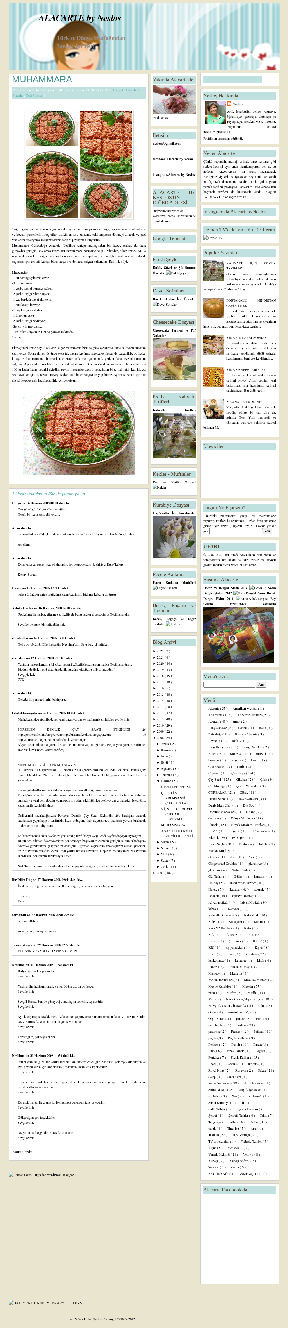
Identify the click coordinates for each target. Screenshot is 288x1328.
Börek (212, 753)
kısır (238, 941)
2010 (161, 725)
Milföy (232, 992)
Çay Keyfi (238, 773)
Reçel (212, 1063)
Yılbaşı (213, 1160)
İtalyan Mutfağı (250, 902)
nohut (262, 1005)
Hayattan (235, 889)
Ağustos (167, 768)
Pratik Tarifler (240, 1057)
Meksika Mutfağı (256, 979)
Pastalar (242, 1025)
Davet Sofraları (248, 798)
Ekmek (213, 824)
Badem (243, 727)
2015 (161, 694)
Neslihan (19, 964)
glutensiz (214, 870)
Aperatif (118, 90)
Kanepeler (236, 921)
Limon (213, 966)
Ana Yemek (216, 714)
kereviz (232, 934)
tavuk (212, 1128)
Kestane (254, 934)
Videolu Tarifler (252, 1141)
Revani (232, 1063)
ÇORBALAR (218, 792)
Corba (241, 766)
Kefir (248, 928)
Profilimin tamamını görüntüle (223, 138)
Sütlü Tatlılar (217, 1109)
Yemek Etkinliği (219, 1154)
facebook (159, 158)
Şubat (165, 860)
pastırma (214, 1031)
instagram (160, 174)
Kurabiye (251, 954)
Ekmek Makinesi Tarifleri (248, 824)
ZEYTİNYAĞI (219, 1173)
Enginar (235, 831)
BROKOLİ (237, 753)
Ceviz (255, 760)
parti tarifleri (217, 1025)
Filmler (264, 844)
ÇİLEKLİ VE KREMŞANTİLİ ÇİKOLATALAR (175, 798)
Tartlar (232, 1122)
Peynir (236, 1044)
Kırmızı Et (215, 941)
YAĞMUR (236, 1147)
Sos (235, 1096)
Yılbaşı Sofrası (240, 1160)
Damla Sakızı (217, 798)
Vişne (212, 1147)
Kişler (259, 947)
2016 (161, 688)
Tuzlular (214, 1134)
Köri (231, 954)
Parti (259, 1018)
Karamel (260, 921)
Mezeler (18, 95)
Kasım (165, 750)
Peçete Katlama (238, 1038)
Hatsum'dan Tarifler (243, 882)
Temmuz (167, 774)
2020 (161, 663)
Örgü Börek (216, 1018)
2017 (161, 682)
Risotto (253, 1063)
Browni (261, 753)
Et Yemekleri (260, 831)
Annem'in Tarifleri (249, 714)
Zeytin (235, 1167)
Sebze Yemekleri (219, 1083)
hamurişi (260, 876)
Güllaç (238, 876)
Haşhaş (213, 882)
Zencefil (214, 1167)
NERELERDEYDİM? (176, 787)
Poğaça (260, 1050)
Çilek (264, 779)
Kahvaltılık (133, 90)
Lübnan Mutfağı (240, 966)
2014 (161, 700)
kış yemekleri (235, 947)
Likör (261, 960)
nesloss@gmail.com (167, 143)
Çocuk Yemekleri (248, 786)
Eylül (165, 762)
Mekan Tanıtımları (220, 979)
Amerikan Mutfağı (245, 708)
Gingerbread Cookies (223, 863)
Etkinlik (214, 837)
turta (254, 1128)
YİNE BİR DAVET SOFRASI (247, 337)
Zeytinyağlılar (249, 1173)
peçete (212, 1038)
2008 (161, 737)
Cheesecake (216, 766)
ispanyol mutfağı (243, 895)
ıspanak (259, 889)
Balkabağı (215, 734)
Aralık (165, 743)
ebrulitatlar (20, 638)
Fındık (243, 844)
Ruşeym (241, 1070)
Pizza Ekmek (236, 1050)
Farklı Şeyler (217, 844)
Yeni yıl (248, 1154)
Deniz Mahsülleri (220, 805)
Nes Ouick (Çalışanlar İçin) (245, 999)
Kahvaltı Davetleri (220, 915)
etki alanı (19, 658)
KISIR (258, 941)
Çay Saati (215, 779)
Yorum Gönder (22, 1151)
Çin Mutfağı (217, 786)
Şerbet (213, 1115)
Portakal (214, 1057)
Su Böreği (256, 1096)
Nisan (165, 848)
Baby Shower (218, 727)
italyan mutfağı (218, 902)
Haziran (166, 780)
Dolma (251, 811)
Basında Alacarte (246, 734)
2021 (161, 657)
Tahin (264, 1115)
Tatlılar (255, 1122)
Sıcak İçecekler (254, 1083)
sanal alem (234, 1076)
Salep (212, 1076)
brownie (214, 760)
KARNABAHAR (220, 928)
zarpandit (19, 914)
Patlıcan (259, 1031)
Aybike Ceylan (23, 608)
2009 (161, 731)
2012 (161, 712)
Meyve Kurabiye (220, 986)
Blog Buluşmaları (220, 747)
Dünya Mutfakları (243, 818)
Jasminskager (22, 945)
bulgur (235, 760)
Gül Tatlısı (215, 876)
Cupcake (214, 773)
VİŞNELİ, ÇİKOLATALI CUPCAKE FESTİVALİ (178, 814)
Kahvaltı (234, 908)
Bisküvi (237, 740)
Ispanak (214, 895)
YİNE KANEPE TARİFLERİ (246, 369)
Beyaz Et (214, 740)
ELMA (213, 831)
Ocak (165, 866)
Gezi (252, 857)
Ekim (165, 756)
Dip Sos (249, 805)
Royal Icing (216, 1070)
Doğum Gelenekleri (221, 811)
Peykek (213, 1044)
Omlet (212, 1012)
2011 (161, 719)
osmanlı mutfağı (239, 1012)
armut (237, 721)
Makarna (236, 973)
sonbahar (214, 1096)
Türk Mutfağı (35, 95)
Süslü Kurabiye (219, 1102)
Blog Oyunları (253, 747)
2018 (161, 675)
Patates (236, 1031)
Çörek (244, 792)
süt (243, 1102)
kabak (212, 908)
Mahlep (213, 973)
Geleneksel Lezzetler (222, 857)
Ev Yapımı (239, 837)
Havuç (213, 889)
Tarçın (212, 1122)
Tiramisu (233, 1128)
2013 (161, 706)
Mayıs (165, 841)
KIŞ (211, 947)
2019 (161, 669)
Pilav (212, 1050)
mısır (212, 992)
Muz (211, 999)
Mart (164, 854)
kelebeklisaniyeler (25, 713)
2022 (161, 651)
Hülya (17, 503)
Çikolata (242, 779)
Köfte (212, 954)
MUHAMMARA (42, 79)
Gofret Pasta (240, 870)
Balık (263, 727)
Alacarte (214, 708)
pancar (241, 1018)
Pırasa (257, 1044)
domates (214, 818)
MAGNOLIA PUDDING (244, 401)
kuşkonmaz (216, 960)
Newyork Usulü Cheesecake (227, 1005)
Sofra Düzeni (217, 1089)
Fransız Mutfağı (219, 850)
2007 (161, 872)
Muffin (253, 992)
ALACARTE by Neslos (80, 17)
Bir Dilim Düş (22, 879)
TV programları (219, 1141)
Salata (262, 1070)
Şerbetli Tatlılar (238, 1115)
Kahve (213, 921)
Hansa (17, 588)
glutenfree (255, 863)
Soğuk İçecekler (250, 1089)
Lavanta (240, 960)
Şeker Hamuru (248, 1109)
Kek (211, 934)
